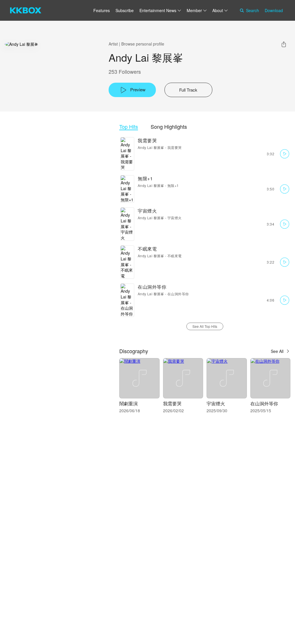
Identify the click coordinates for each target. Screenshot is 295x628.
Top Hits (128, 126)
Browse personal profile (142, 44)
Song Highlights (169, 126)
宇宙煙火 (147, 210)
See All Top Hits (204, 326)
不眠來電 (147, 248)
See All (277, 351)
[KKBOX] (25, 10)
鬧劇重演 (128, 403)
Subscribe (125, 10)
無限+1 (145, 178)
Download (274, 10)
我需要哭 (147, 140)
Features (101, 10)
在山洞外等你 (152, 286)
